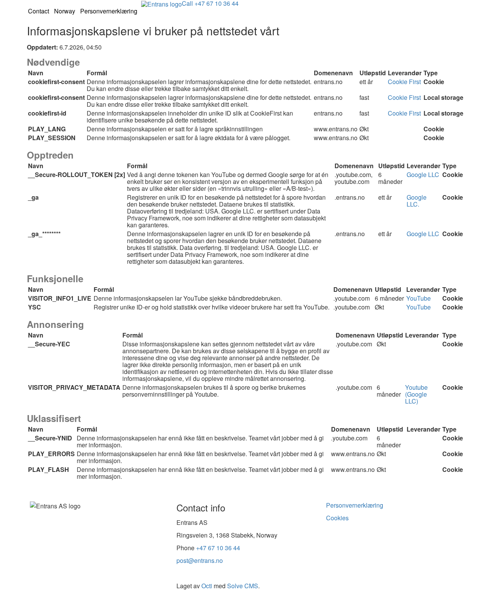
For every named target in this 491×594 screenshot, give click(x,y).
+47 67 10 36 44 (218, 547)
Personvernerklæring (354, 505)
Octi (206, 585)
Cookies (337, 517)
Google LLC (423, 174)
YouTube (418, 298)
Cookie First (404, 81)
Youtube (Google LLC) (416, 394)
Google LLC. (417, 200)
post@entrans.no (199, 560)
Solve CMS (242, 585)
